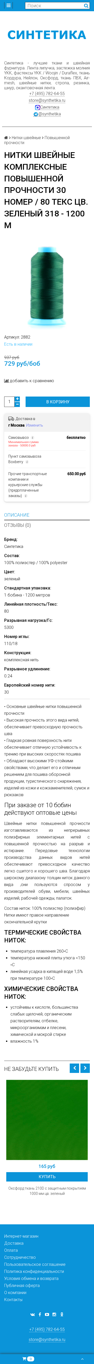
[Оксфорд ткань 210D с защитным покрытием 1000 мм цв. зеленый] (47, 1120)
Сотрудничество (20, 1257)
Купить (47, 1176)
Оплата (11, 1250)
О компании (15, 1292)
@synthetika (49, 113)
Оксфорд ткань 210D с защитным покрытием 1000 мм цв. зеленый (47, 1191)
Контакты (13, 1299)
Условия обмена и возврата (31, 1278)
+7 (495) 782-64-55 (47, 93)
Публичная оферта (22, 1285)
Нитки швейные (26, 137)
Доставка (14, 1243)
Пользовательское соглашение (35, 1264)
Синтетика (49, 107)
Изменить (34, 425)
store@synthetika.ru (47, 100)
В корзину (57, 401)
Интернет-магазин (21, 1236)
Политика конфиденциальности (34, 1271)
